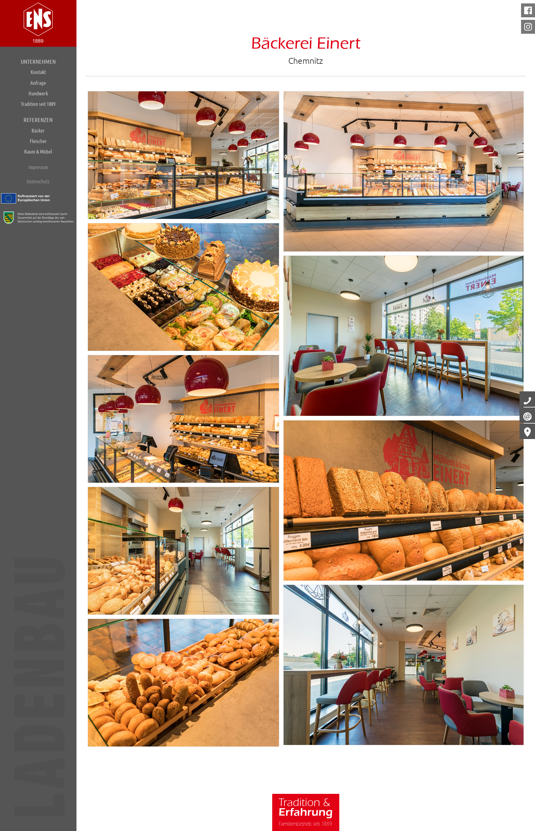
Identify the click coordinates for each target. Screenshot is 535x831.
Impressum (38, 167)
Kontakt (38, 72)
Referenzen (38, 119)
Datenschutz (38, 181)
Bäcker (38, 130)
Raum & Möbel (38, 151)
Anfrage (38, 83)
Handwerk (38, 93)
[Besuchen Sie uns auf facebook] (528, 10)
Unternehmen (38, 61)
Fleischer (38, 141)
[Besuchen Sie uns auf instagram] (528, 27)
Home (38, 23)
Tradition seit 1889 (38, 104)
